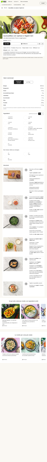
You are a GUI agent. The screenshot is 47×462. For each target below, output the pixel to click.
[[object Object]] (39, 44)
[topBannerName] (23, 12)
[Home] (2, 8)
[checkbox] (3, 40)
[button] (23, 113)
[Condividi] (42, 44)
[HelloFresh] (3, 1)
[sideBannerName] (23, 68)
